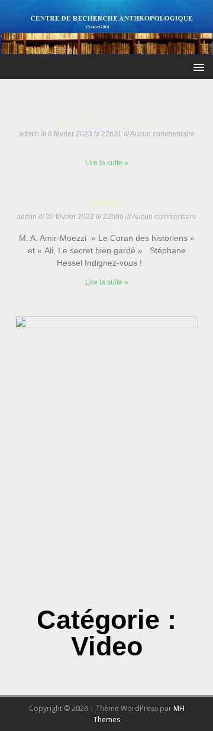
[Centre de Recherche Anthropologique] (106, 48)
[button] (196, 66)
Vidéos (106, 203)
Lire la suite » (106, 163)
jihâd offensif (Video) (106, 121)
